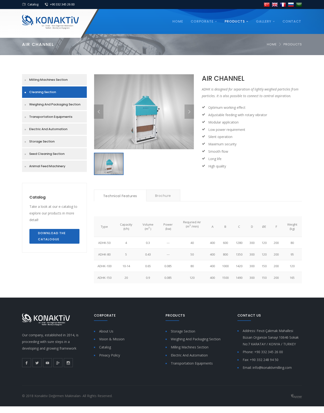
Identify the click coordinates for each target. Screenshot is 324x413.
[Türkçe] (267, 4)
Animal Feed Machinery (47, 166)
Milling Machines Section (48, 79)
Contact (291, 21)
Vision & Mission (112, 339)
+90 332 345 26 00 (62, 4)
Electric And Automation (48, 129)
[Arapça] (299, 4)
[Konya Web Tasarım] (296, 396)
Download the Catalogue (52, 236)
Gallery (263, 21)
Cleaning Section (42, 92)
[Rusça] (291, 4)
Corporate (202, 21)
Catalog (33, 4)
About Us (106, 331)
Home (177, 21)
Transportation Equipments (50, 116)
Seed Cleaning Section (47, 154)
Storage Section (42, 141)
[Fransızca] (283, 4)
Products (235, 21)
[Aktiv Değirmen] (50, 21)
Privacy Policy (109, 355)
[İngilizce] (275, 4)
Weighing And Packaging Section (54, 104)
